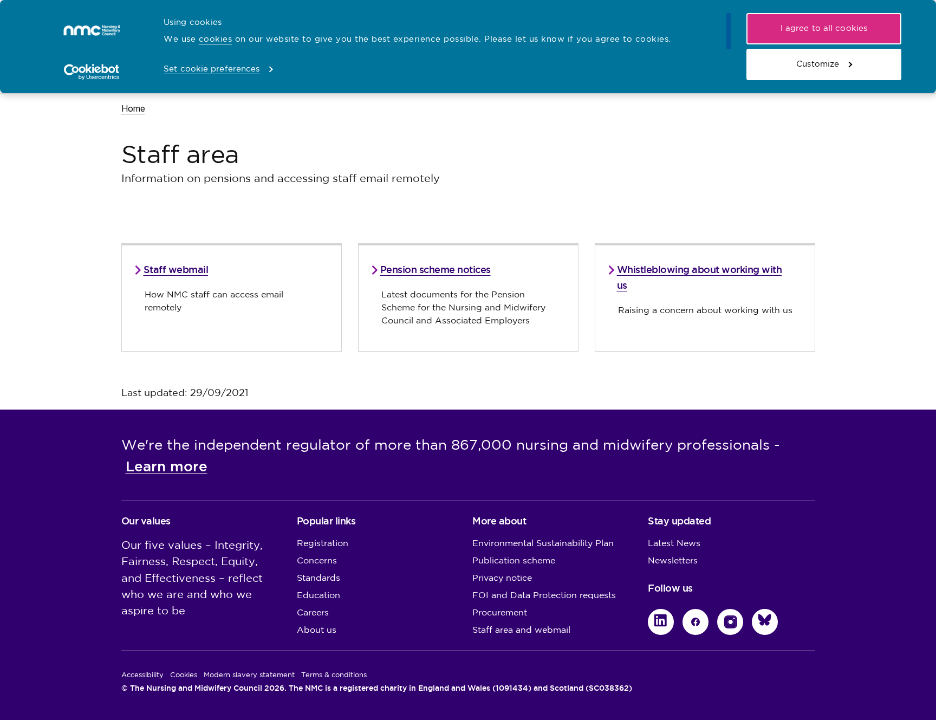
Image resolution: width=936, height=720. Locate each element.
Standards (318, 578)
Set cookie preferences (211, 69)
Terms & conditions (334, 675)
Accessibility (142, 675)
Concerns (317, 561)
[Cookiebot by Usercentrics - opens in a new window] (91, 72)
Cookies (183, 675)
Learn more (166, 466)
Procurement (499, 613)
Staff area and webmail (521, 630)
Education (318, 596)
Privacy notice (502, 578)
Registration (322, 544)
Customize (817, 64)
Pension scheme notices (435, 269)
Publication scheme (513, 561)
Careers (313, 613)
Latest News (674, 544)
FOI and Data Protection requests (544, 596)
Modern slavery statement (249, 675)
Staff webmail (176, 269)
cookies (215, 39)
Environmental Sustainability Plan (543, 544)
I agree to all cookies (824, 28)
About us (316, 630)
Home (133, 108)
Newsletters (673, 561)
